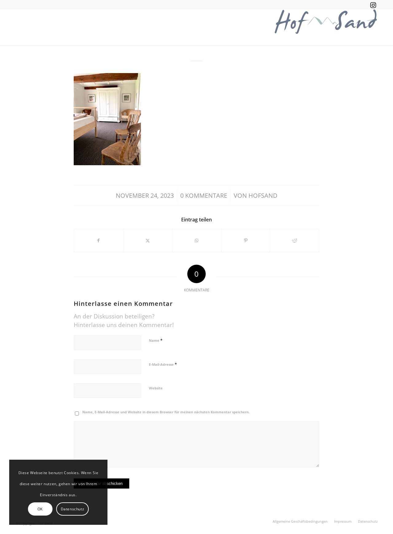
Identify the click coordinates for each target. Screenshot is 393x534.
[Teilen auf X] (147, 240)
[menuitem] (300, 521)
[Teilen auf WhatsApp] (196, 240)
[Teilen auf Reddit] (294, 240)
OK (40, 509)
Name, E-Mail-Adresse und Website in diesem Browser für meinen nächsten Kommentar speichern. (166, 412)
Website (156, 388)
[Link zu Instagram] (373, 4)
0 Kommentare (203, 195)
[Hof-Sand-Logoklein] (325, 27)
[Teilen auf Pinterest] (245, 240)
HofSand (263, 195)
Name (155, 340)
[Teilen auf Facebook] (98, 240)
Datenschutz (72, 509)
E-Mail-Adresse (163, 364)
